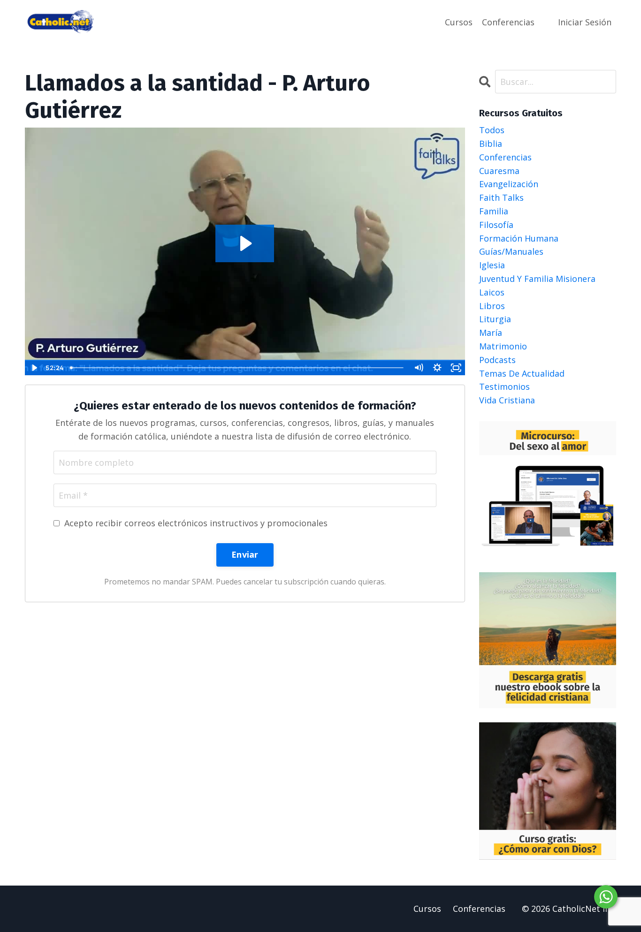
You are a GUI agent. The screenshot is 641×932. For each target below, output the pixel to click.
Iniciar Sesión (584, 22)
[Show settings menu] (437, 368)
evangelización (508, 183)
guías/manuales (511, 251)
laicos (491, 292)
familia (493, 211)
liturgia (495, 319)
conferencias (505, 157)
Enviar (245, 554)
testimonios (504, 386)
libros (492, 305)
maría (490, 332)
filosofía (496, 224)
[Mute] (418, 368)
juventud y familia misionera (537, 278)
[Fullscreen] (456, 368)
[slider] (237, 368)
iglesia (492, 265)
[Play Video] (33, 368)
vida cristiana (507, 400)
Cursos (459, 22)
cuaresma (499, 170)
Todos (491, 130)
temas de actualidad (522, 373)
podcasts (497, 359)
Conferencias (508, 22)
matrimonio (503, 346)
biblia (490, 143)
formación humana (518, 238)
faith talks (501, 197)
